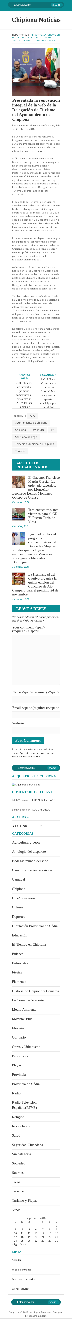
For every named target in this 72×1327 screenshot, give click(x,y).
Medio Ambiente (24, 1009)
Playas (16, 1065)
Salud (16, 1135)
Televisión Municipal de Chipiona (34, 444)
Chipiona (20, 430)
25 (22, 1240)
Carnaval (18, 879)
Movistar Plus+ (23, 1019)
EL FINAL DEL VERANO (43, 800)
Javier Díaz (38, 430)
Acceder (16, 1260)
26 (29, 1240)
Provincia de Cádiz (26, 1084)
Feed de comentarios (23, 1279)
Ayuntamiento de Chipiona (31, 422)
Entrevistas (20, 963)
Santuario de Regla (26, 437)
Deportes (18, 917)
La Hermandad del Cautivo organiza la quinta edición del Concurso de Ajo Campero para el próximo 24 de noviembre (35, 584)
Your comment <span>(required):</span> (28, 629)
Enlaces (17, 954)
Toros (16, 1182)
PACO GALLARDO (40, 809)
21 (42, 1237)
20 (36, 1237)
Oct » (23, 1244)
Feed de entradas (21, 1269)
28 (42, 1240)
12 (29, 1233)
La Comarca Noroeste (28, 1000)
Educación (19, 935)
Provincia (19, 1075)
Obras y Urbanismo (26, 1047)
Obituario (19, 1037)
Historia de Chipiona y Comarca (35, 991)
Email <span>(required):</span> (35, 707)
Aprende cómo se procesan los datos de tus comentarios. (33, 754)
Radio (16, 1093)
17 (15, 1237)
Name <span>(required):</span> (35, 692)
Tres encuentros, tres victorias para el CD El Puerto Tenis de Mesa (43, 516)
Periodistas (20, 1056)
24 (15, 1240)
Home (15, 34)
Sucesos (18, 1173)
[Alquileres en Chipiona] (26, 784)
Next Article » (48, 374)
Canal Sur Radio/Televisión (32, 870)
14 (42, 1233)
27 (36, 1240)
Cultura (17, 907)
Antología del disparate (29, 851)
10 (15, 1233)
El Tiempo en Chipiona (29, 944)
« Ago (15, 1244)
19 (29, 1237)
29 (49, 1240)
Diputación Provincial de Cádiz (35, 926)
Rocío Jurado (21, 1126)
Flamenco (19, 982)
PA (52, 430)
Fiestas (17, 972)
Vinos (16, 1210)
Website (18, 723)
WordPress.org (20, 1288)
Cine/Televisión (23, 898)
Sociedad (18, 1163)
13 (36, 1233)
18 (22, 1237)
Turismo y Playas (24, 1200)
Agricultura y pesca (26, 842)
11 (22, 1233)
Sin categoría (21, 1154)
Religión (18, 1117)
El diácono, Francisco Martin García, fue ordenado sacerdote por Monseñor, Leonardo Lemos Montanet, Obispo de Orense (36, 487)
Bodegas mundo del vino (30, 861)
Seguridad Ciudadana (27, 1145)
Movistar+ (19, 1028)
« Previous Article (24, 376)
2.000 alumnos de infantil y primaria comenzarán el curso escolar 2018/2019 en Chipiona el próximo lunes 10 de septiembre (24, 401)
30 (56, 1240)
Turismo (24, 34)
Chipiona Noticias (36, 19)
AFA (32, 415)
